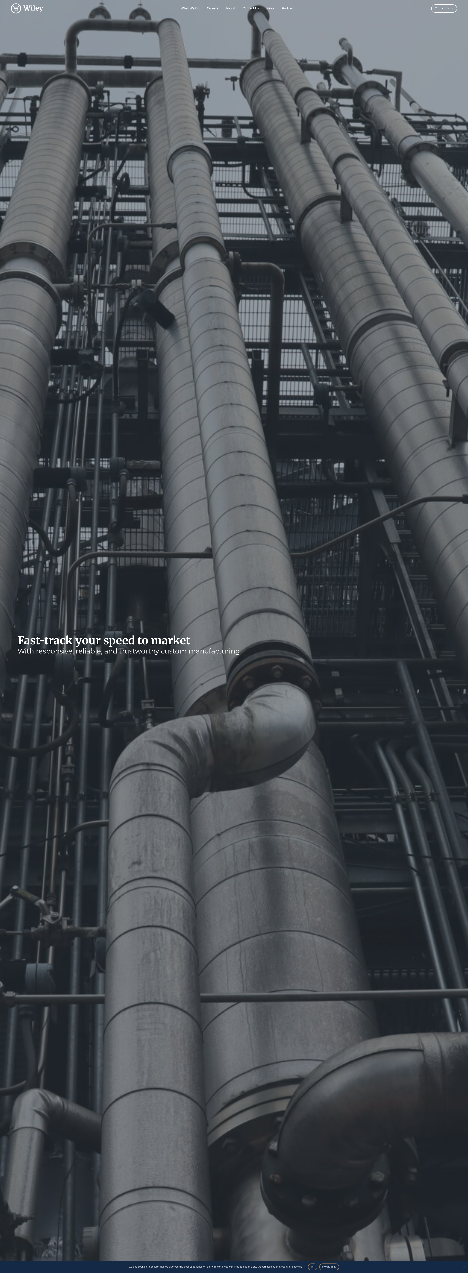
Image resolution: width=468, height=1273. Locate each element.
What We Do (190, 8)
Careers (212, 8)
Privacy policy (329, 1267)
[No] (463, 1267)
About (230, 8)
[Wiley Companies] (27, 8)
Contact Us (251, 8)
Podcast (288, 8)
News (270, 8)
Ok (312, 1267)
